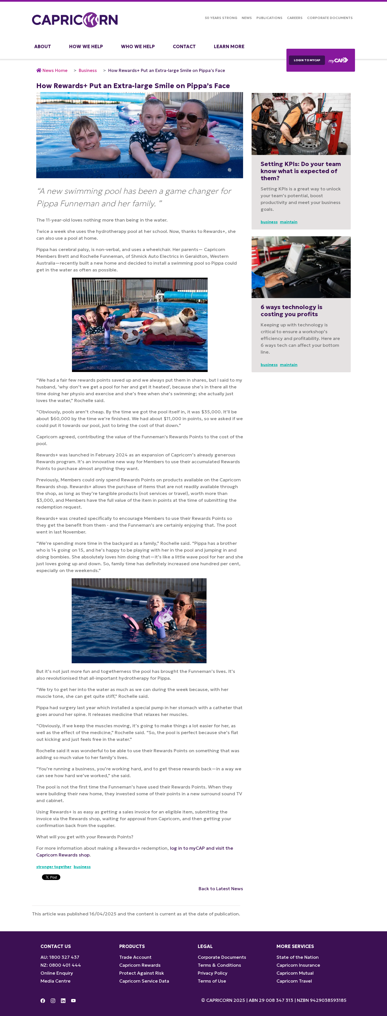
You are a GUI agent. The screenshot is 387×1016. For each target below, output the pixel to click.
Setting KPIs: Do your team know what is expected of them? (301, 171)
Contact (184, 46)
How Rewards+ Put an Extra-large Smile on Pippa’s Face (166, 70)
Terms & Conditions (219, 965)
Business (88, 70)
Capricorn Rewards (140, 965)
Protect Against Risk (141, 973)
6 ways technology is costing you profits (291, 310)
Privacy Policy (212, 973)
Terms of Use (212, 981)
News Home (54, 70)
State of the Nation (298, 957)
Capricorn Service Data (144, 981)
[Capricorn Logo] (75, 20)
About (42, 46)
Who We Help (138, 46)
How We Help (86, 46)
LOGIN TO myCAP (307, 60)
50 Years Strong (221, 18)
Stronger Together (53, 866)
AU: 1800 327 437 (60, 957)
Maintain (288, 222)
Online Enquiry (57, 973)
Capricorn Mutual (295, 973)
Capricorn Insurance (298, 965)
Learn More (229, 46)
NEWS (247, 18)
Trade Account (135, 957)
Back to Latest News (221, 888)
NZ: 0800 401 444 (61, 965)
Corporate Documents (330, 18)
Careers (295, 18)
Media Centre (56, 981)
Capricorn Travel (294, 981)
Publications (269, 18)
